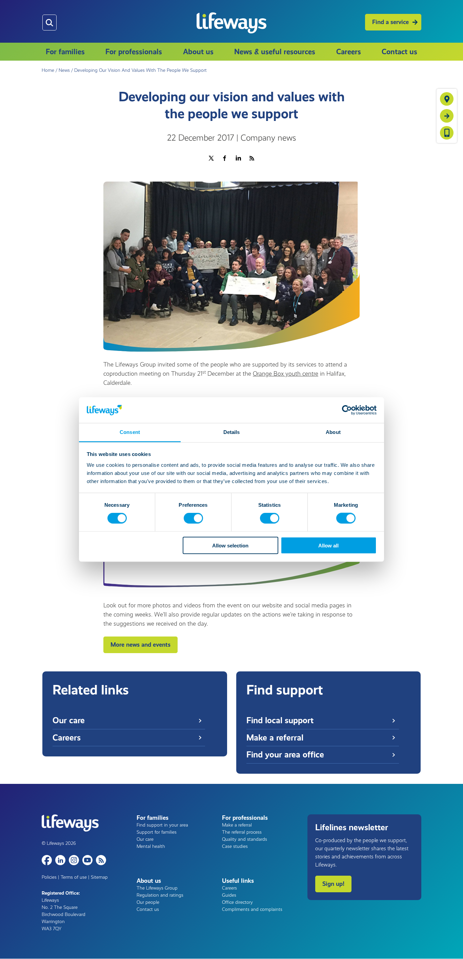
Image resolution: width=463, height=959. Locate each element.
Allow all (328, 545)
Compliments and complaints (252, 909)
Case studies (235, 846)
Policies (49, 877)
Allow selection (230, 545)
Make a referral (274, 737)
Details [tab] (231, 432)
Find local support (280, 720)
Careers (348, 51)
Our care (69, 720)
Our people (148, 902)
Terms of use (74, 877)
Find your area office (285, 754)
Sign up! (333, 884)
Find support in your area (162, 825)
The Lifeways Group (157, 888)
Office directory (237, 902)
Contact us (399, 51)
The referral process (242, 832)
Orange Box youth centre (285, 373)
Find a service (390, 22)
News (64, 70)
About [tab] (333, 432)
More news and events (140, 644)
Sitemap (99, 877)
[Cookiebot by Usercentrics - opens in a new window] (347, 410)
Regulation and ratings (160, 895)
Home (48, 70)
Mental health (151, 846)
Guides (229, 895)
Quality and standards (244, 839)
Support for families (157, 832)
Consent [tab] (130, 432)
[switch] (193, 518)
